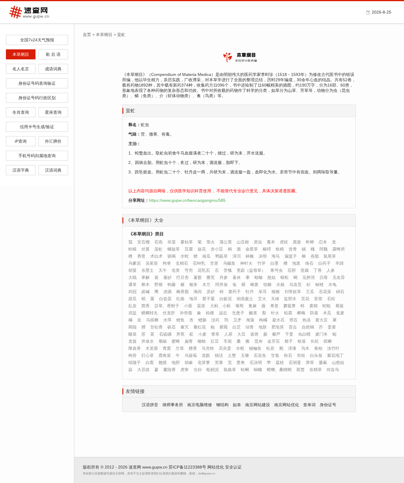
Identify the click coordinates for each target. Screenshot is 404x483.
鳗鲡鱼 (255, 348)
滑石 (293, 320)
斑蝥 (300, 369)
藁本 (271, 242)
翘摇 (163, 362)
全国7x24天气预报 (37, 40)
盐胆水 (290, 298)
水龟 (332, 284)
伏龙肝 (169, 312)
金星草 (251, 249)
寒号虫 (276, 270)
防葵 (314, 312)
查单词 (309, 404)
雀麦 (340, 312)
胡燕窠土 (245, 298)
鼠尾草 (330, 256)
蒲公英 (225, 242)
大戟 (132, 277)
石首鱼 (260, 355)
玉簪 (245, 355)
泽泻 (236, 256)
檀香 (193, 348)
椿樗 (267, 249)
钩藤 (171, 284)
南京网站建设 (257, 404)
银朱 (193, 284)
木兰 (206, 284)
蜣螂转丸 (149, 312)
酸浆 (253, 312)
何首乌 (333, 369)
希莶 (274, 305)
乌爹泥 (134, 263)
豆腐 (189, 249)
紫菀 (223, 327)
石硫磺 (165, 334)
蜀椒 (163, 341)
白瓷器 (165, 298)
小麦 (202, 334)
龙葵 (132, 341)
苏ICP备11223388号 (187, 467)
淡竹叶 (333, 348)
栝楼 (210, 312)
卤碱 (145, 291)
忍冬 (323, 242)
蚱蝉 (310, 242)
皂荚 (176, 270)
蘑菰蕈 (289, 305)
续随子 (134, 362)
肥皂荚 (278, 327)
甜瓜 (132, 298)
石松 (331, 298)
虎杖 (284, 242)
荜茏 (171, 242)
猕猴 (276, 291)
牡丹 (249, 291)
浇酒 (167, 291)
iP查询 (21, 141)
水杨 (280, 284)
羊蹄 (339, 263)
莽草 (310, 362)
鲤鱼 (180, 320)
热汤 (306, 320)
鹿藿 (297, 242)
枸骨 (132, 355)
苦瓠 (228, 270)
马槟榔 (152, 320)
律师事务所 (172, 404)
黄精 (313, 305)
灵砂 (210, 291)
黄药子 (234, 291)
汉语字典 (20, 170)
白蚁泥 (225, 298)
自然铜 (308, 327)
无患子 (238, 312)
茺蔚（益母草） (251, 270)
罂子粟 (208, 298)
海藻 (250, 320)
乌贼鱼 (229, 263)
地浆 (296, 263)
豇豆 (215, 341)
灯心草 (147, 355)
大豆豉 (143, 369)
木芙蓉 (152, 348)
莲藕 (304, 270)
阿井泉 (221, 284)
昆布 (258, 341)
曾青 (293, 249)
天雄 (275, 298)
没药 (215, 320)
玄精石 (182, 263)
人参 (331, 270)
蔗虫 (258, 242)
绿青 (249, 327)
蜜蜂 (176, 341)
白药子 (324, 263)
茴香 (145, 305)
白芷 (236, 327)
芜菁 (219, 362)
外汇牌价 (53, 141)
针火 (275, 312)
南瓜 (206, 256)
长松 (315, 341)
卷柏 (318, 348)
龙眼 (206, 355)
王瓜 (310, 291)
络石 (309, 263)
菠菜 (201, 305)
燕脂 (315, 256)
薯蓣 (197, 277)
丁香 (317, 270)
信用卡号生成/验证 (37, 126)
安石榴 (143, 242)
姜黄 (332, 327)
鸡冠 (132, 291)
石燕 (158, 242)
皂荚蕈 (204, 362)
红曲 (180, 298)
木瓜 (327, 312)
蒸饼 (254, 334)
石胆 (291, 270)
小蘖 (188, 305)
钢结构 (222, 404)
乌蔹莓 (191, 355)
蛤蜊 (245, 369)
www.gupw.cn (154, 467)
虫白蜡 (304, 334)
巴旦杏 (182, 277)
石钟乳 (199, 263)
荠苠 (180, 334)
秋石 (288, 355)
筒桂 (301, 355)
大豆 (241, 334)
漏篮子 (291, 256)
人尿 (228, 334)
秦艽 (184, 327)
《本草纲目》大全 (145, 220)
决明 (262, 256)
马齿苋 (295, 284)
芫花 (305, 298)
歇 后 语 (53, 54)
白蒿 (150, 362)
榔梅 (301, 312)
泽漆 (292, 348)
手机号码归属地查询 (37, 155)
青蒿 (167, 348)
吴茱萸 (152, 263)
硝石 (340, 291)
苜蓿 (318, 298)
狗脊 (167, 263)
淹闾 (197, 291)
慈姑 (271, 277)
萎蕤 (323, 362)
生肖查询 (20, 112)
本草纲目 (20, 54)
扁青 (189, 341)
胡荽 (132, 270)
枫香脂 (182, 291)
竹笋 (261, 263)
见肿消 (308, 277)
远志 (223, 312)
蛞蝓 (258, 277)
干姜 (289, 334)
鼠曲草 (230, 369)
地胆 (176, 362)
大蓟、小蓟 (220, 305)
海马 (276, 256)
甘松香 (156, 327)
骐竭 (171, 256)
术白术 (156, 256)
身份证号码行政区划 (37, 97)
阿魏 (323, 249)
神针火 (246, 263)
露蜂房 (338, 249)
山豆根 (243, 242)
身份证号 (328, 404)
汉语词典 (53, 170)
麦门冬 (321, 334)
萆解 (145, 277)
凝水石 (278, 320)
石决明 (256, 362)
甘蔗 (214, 263)
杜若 (270, 348)
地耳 (193, 298)
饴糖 (267, 284)
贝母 (323, 277)
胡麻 (189, 362)
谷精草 (315, 369)
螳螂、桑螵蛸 (279, 369)
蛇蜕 (326, 305)
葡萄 (239, 305)
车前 (228, 341)
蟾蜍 (202, 341)
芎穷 (189, 270)
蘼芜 (210, 277)
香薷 (141, 256)
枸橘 (263, 320)
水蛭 (240, 348)
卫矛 (237, 320)
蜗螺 (258, 369)
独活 (219, 355)
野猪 (158, 284)
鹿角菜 (165, 355)
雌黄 (254, 284)
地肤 (262, 327)
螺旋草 (173, 249)
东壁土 (147, 270)
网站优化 (215, 467)
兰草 (180, 348)
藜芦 (276, 334)
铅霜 (288, 312)
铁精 (280, 249)
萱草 (215, 334)
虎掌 (184, 369)
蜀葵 (339, 305)
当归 (197, 369)
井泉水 (147, 341)
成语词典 (53, 68)
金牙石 (273, 341)
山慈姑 (338, 362)
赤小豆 (217, 249)
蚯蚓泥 (212, 369)
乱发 (132, 305)
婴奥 (241, 362)
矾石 (171, 327)
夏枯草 (186, 242)
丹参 (223, 277)
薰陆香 (169, 369)
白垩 (274, 263)
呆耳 (262, 291)
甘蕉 (275, 355)
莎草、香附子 (166, 305)
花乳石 (204, 270)
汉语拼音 (150, 404)
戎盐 (132, 312)
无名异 (338, 277)
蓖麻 (252, 305)
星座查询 (53, 112)
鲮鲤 (319, 284)
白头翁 (316, 355)
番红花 (199, 327)
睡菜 (132, 334)
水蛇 (184, 256)
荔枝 (280, 362)
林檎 (249, 256)
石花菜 (325, 291)
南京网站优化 (286, 404)
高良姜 (225, 348)
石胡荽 (295, 362)
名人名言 (20, 68)
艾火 (262, 298)
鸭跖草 (221, 256)
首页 (87, 34)
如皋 (237, 404)
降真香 (134, 348)
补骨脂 (186, 312)
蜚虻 (158, 249)
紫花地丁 (335, 355)
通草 (132, 284)
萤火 (210, 242)
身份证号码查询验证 (37, 83)
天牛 (163, 270)
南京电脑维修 (199, 404)
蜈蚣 (284, 277)
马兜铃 (208, 348)
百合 (293, 327)
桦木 (145, 284)
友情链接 (135, 391)
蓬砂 (167, 277)
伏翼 (145, 249)
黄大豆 (321, 320)
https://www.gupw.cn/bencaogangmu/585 (187, 200)
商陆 (132, 327)
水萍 (167, 320)
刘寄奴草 (293, 291)
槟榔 (328, 341)
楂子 (289, 341)
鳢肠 (202, 320)
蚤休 (236, 277)
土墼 (232, 355)
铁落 (302, 341)
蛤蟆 (132, 249)
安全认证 (233, 467)
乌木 (305, 348)
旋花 (202, 249)
